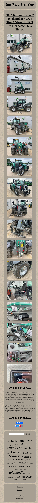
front (25, 453)
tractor (12, 466)
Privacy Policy (20, 495)
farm (15, 479)
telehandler (17, 472)
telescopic (26, 457)
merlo (21, 466)
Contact (20, 493)
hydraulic (16, 469)
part (29, 440)
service (23, 469)
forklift (14, 448)
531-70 (11, 445)
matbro (14, 463)
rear (8, 453)
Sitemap (19, 490)
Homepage (20, 487)
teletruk (19, 444)
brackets (23, 462)
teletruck (10, 477)
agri (22, 440)
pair (29, 473)
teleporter (19, 460)
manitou (27, 476)
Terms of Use (19, 498)
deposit (27, 445)
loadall (16, 452)
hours (31, 463)
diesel (31, 453)
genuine (28, 460)
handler (14, 441)
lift (8, 441)
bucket (28, 448)
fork (28, 466)
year (8, 463)
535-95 (11, 460)
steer (24, 479)
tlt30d (17, 477)
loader (14, 456)
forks (20, 480)
